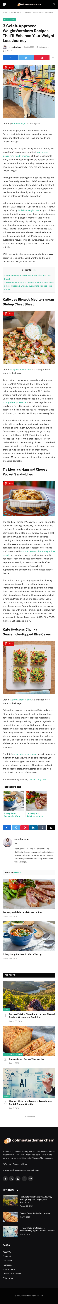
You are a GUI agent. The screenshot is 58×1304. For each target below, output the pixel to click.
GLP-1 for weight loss (28, 210)
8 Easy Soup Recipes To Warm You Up (22, 954)
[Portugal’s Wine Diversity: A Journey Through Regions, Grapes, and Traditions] (29, 996)
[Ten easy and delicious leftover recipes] (29, 894)
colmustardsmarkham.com (32, 1296)
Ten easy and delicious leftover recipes (22, 912)
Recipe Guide (9, 19)
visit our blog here (37, 779)
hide (34, 270)
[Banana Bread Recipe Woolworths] (29, 1041)
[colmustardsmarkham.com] (29, 4)
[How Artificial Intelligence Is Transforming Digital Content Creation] (29, 1083)
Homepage (7, 1265)
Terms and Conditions (12, 1274)
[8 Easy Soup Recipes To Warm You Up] (29, 936)
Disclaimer (7, 1260)
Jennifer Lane (16, 47)
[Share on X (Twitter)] (26, 57)
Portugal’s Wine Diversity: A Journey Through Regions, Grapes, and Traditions (36, 1199)
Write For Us (8, 1278)
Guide (6, 1009)
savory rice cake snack (24, 754)
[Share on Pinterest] (42, 57)
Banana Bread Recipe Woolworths (26, 1059)
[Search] (53, 4)
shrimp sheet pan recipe (14, 402)
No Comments (44, 47)
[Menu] (4, 4)
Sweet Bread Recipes (13, 1054)
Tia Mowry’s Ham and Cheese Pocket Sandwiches (29, 282)
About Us (7, 1252)
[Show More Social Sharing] (52, 57)
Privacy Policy (9, 1269)
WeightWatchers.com (20, 369)
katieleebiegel (19, 123)
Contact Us (7, 1256)
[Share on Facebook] (10, 57)
